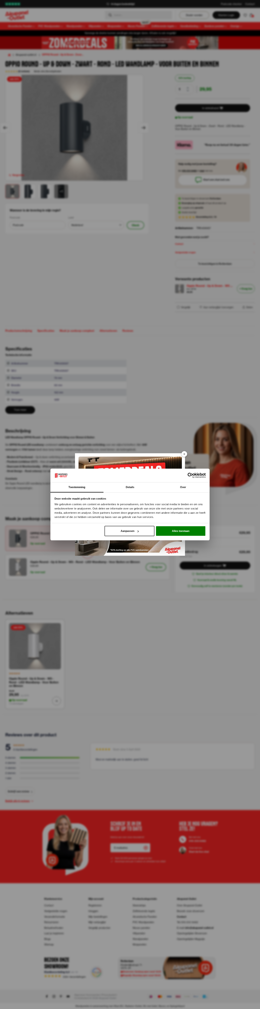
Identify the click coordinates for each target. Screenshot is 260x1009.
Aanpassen (127, 530)
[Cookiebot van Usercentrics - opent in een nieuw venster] (190, 475)
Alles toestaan (180, 530)
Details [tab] (130, 487)
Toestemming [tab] (76, 487)
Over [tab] (183, 487)
